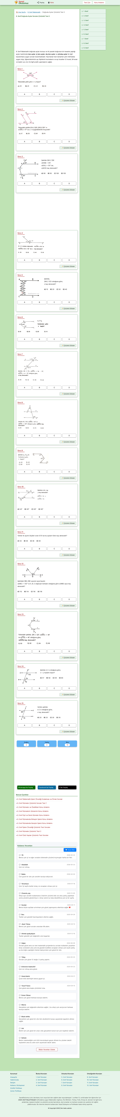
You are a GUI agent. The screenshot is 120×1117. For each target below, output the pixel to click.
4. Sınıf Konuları (41, 1085)
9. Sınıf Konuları (92, 1077)
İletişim (12, 1083)
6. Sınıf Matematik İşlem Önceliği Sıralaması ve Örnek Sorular (39, 799)
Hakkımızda (14, 1080)
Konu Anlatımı (99, 2)
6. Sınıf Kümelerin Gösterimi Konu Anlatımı (32, 811)
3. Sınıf (86, 20)
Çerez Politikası (15, 1091)
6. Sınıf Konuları (66, 1080)
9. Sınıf (86, 48)
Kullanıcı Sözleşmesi (17, 1085)
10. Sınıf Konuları (93, 1080)
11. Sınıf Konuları (92, 1083)
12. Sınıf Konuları (93, 1085)
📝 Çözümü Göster (68, 100)
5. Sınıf (86, 29)
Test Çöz (87, 2)
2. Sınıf (86, 16)
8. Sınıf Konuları (66, 1085)
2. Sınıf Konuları (41, 1080)
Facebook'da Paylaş (46, 787)
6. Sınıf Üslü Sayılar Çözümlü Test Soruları (32, 835)
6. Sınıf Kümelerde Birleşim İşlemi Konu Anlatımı (35, 819)
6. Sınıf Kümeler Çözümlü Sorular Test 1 (32, 803)
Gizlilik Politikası (16, 1088)
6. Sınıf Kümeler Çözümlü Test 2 (29, 831)
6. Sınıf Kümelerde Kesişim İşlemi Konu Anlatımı (34, 823)
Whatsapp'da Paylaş (25, 787)
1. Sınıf (86, 11)
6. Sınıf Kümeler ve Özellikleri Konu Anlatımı (33, 807)
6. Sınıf (86, 34)
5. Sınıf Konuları (66, 1077)
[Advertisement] (47, 34)
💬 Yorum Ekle (70, 850)
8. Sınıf (86, 43)
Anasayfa (13, 1077)
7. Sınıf (86, 39)
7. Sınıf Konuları (66, 1083)
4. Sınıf (86, 25)
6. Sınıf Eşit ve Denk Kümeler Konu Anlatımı (33, 815)
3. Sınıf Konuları (41, 1083)
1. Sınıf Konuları (41, 1077)
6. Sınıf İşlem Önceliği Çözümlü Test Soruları (33, 827)
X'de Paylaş (63, 787)
